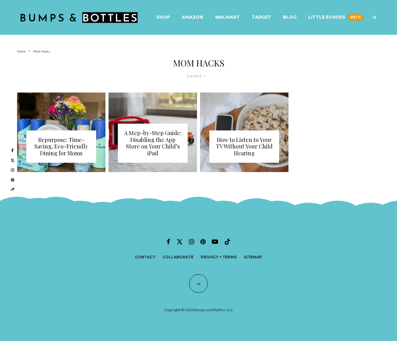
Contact (145, 257)
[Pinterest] (203, 242)
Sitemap (253, 257)
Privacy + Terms (219, 257)
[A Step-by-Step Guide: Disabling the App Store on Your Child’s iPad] (153, 132)
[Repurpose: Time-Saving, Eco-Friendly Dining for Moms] (61, 132)
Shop (163, 17)
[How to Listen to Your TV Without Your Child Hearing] (244, 132)
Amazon (192, 17)
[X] (179, 242)
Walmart (227, 17)
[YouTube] (215, 242)
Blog (290, 17)
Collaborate (178, 257)
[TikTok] (227, 242)
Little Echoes (327, 17)
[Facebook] (168, 242)
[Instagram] (191, 242)
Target (261, 17)
